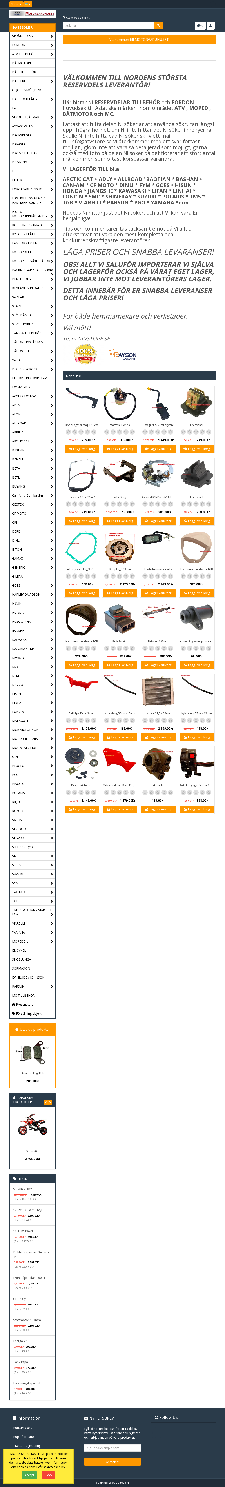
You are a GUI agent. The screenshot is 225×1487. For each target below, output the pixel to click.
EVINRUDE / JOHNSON (28, 977)
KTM (15, 675)
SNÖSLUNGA (21, 959)
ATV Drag (120, 497)
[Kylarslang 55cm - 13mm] (197, 692)
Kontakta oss (22, 1427)
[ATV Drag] (120, 476)
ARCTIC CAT (21, 441)
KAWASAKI (19, 639)
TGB (15, 901)
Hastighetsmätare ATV (158, 569)
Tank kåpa (20, 1362)
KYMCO (17, 685)
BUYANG (18, 486)
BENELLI (18, 459)
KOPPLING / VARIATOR (28, 225)
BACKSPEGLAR (23, 135)
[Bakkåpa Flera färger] (82, 692)
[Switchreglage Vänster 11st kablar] (197, 764)
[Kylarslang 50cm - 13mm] (120, 692)
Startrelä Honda (120, 425)
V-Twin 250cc (22, 1189)
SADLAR (18, 297)
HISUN (17, 603)
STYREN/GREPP (23, 324)
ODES (16, 757)
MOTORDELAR (23, 252)
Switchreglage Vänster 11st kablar (197, 785)
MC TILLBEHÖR (23, 995)
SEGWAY (18, 838)
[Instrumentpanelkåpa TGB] (197, 548)
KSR (15, 666)
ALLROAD (19, 423)
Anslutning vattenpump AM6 (197, 641)
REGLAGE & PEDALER (28, 288)
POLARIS (18, 793)
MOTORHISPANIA (25, 739)
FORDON (18, 45)
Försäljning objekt (28, 1013)
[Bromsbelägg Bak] (32, 1052)
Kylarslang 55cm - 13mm (196, 713)
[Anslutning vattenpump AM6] (197, 620)
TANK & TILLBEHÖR (27, 333)
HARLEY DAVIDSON (26, 594)
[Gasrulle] (158, 764)
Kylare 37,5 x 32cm (158, 713)
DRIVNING (19, 162)
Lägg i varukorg (83, 449)
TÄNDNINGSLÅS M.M (28, 342)
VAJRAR (17, 360)
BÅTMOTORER (23, 63)
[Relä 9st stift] (120, 620)
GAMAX (17, 558)
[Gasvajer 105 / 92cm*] (82, 476)
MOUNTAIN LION (25, 748)
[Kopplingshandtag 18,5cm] (82, 404)
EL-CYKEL (19, 950)
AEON (16, 414)
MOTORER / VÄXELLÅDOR (31, 261)
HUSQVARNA (21, 621)
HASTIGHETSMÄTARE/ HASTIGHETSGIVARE (28, 200)
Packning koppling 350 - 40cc (82, 569)
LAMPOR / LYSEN (24, 243)
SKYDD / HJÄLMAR (25, 117)
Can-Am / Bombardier (27, 495)
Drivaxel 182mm (158, 641)
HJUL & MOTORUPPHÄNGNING (29, 213)
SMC (15, 856)
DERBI (16, 531)
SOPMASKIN (21, 968)
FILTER (17, 180)
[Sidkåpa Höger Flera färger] (120, 764)
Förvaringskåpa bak (27, 1383)
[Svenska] (27, 4)
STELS (16, 865)
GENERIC (18, 567)
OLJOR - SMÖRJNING (27, 90)
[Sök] (158, 25)
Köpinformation (24, 1436)
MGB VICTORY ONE (26, 730)
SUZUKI (17, 874)
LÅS (15, 108)
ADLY (16, 405)
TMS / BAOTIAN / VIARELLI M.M (31, 912)
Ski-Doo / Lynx (22, 847)
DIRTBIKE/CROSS (24, 369)
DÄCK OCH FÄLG (24, 99)
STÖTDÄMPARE (23, 315)
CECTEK (18, 504)
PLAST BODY (21, 279)
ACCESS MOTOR (24, 396)
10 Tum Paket (23, 1231)
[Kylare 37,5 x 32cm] (158, 692)
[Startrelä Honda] (120, 404)
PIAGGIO (18, 784)
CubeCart (122, 1483)
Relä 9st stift (119, 641)
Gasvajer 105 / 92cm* (81, 497)
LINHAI (17, 703)
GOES (16, 585)
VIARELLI (18, 923)
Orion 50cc (32, 1151)
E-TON (17, 549)
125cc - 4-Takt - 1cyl (27, 1210)
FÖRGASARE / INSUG (27, 189)
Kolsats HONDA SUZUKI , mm (159, 497)
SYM (15, 883)
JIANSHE (18, 630)
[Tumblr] (213, 4)
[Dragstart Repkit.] (82, 764)
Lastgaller (20, 1341)
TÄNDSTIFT (20, 351)
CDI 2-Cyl (19, 1299)
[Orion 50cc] (32, 1130)
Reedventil (196, 425)
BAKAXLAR (20, 144)
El (13, 171)
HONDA (18, 612)
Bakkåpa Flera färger (82, 713)
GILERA (17, 576)
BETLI (16, 477)
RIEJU (16, 802)
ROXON (17, 811)
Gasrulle (158, 785)
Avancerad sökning (77, 18)
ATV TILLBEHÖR (24, 54)
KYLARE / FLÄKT (24, 234)
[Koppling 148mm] (120, 548)
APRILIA (18, 432)
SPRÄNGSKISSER (24, 36)
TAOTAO (18, 892)
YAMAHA (18, 932)
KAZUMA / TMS (23, 648)
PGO (15, 775)
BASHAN (18, 450)
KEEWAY (18, 657)
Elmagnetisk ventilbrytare (158, 425)
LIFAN (16, 694)
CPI (14, 522)
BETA (16, 468)
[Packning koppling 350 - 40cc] (82, 548)
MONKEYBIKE (22, 387)
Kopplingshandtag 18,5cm (81, 425)
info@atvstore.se (91, 141)
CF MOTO (19, 513)
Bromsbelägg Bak (33, 1073)
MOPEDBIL (20, 941)
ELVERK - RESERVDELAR (29, 378)
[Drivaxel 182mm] (158, 620)
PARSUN (18, 986)
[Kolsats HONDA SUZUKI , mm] (158, 476)
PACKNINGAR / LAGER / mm (32, 270)
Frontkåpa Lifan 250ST (29, 1278)
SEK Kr (15, 4)
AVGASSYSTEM (23, 126)
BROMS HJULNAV (24, 153)
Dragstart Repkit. (81, 785)
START (17, 306)
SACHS (17, 820)
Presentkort (24, 1004)
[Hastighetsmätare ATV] (158, 548)
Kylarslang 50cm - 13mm (120, 713)
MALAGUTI (20, 721)
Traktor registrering (27, 1445)
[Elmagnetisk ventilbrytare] (158, 404)
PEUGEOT (19, 766)
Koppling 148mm (120, 569)
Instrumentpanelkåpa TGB (196, 569)
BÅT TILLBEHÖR (24, 72)
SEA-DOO (19, 829)
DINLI (16, 540)
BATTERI (18, 81)
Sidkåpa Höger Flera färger (120, 785)
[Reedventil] (197, 404)
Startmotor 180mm (27, 1320)
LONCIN (18, 712)
